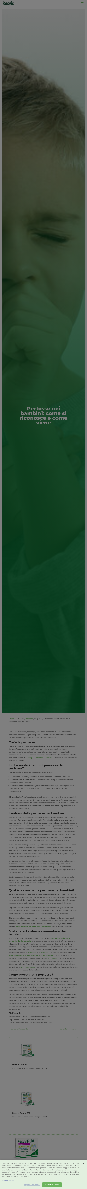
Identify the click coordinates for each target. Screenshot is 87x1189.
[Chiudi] (83, 1163)
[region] (43, 1174)
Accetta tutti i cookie (52, 1185)
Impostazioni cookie (32, 1185)
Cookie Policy (8, 1180)
